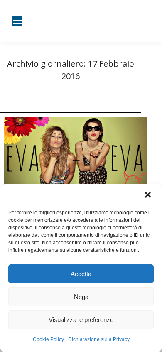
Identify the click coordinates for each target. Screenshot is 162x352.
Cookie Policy (48, 339)
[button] (149, 196)
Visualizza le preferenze (81, 319)
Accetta (81, 273)
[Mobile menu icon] (17, 21)
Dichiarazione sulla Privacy (99, 339)
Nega (81, 296)
